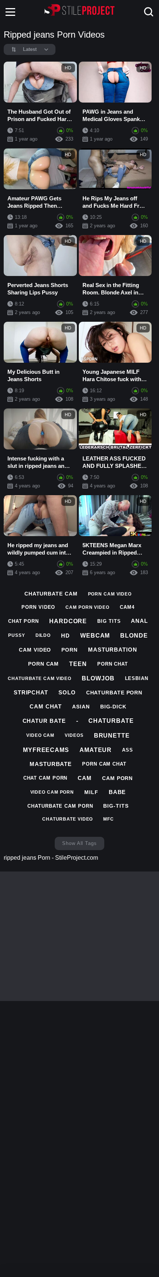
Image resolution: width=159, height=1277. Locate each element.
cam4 (127, 607)
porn (69, 650)
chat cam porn (45, 778)
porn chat (112, 664)
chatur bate (44, 721)
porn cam (43, 664)
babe (117, 792)
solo (67, 692)
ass (127, 750)
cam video (35, 650)
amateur (96, 750)
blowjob (98, 678)
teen (78, 664)
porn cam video (110, 594)
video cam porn (52, 792)
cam (85, 778)
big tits (109, 621)
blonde (134, 635)
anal (139, 621)
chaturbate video (67, 819)
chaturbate (110, 721)
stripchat (31, 692)
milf (91, 792)
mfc (108, 819)
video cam (40, 735)
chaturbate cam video (39, 678)
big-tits (115, 806)
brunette (112, 735)
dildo (43, 635)
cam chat (46, 706)
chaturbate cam (51, 594)
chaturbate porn (114, 693)
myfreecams (46, 750)
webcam (95, 635)
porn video (38, 607)
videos (74, 735)
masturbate (51, 764)
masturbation (112, 649)
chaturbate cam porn (60, 806)
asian (81, 707)
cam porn (117, 778)
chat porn (23, 621)
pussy (16, 635)
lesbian (136, 678)
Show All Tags (79, 843)
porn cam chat (104, 764)
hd (65, 635)
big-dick (113, 707)
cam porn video (87, 607)
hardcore (68, 621)
